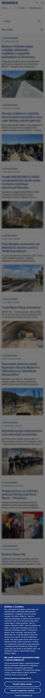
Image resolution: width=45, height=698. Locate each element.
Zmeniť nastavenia (22, 695)
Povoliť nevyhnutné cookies (22, 690)
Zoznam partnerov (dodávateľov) (17, 678)
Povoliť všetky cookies (22, 684)
